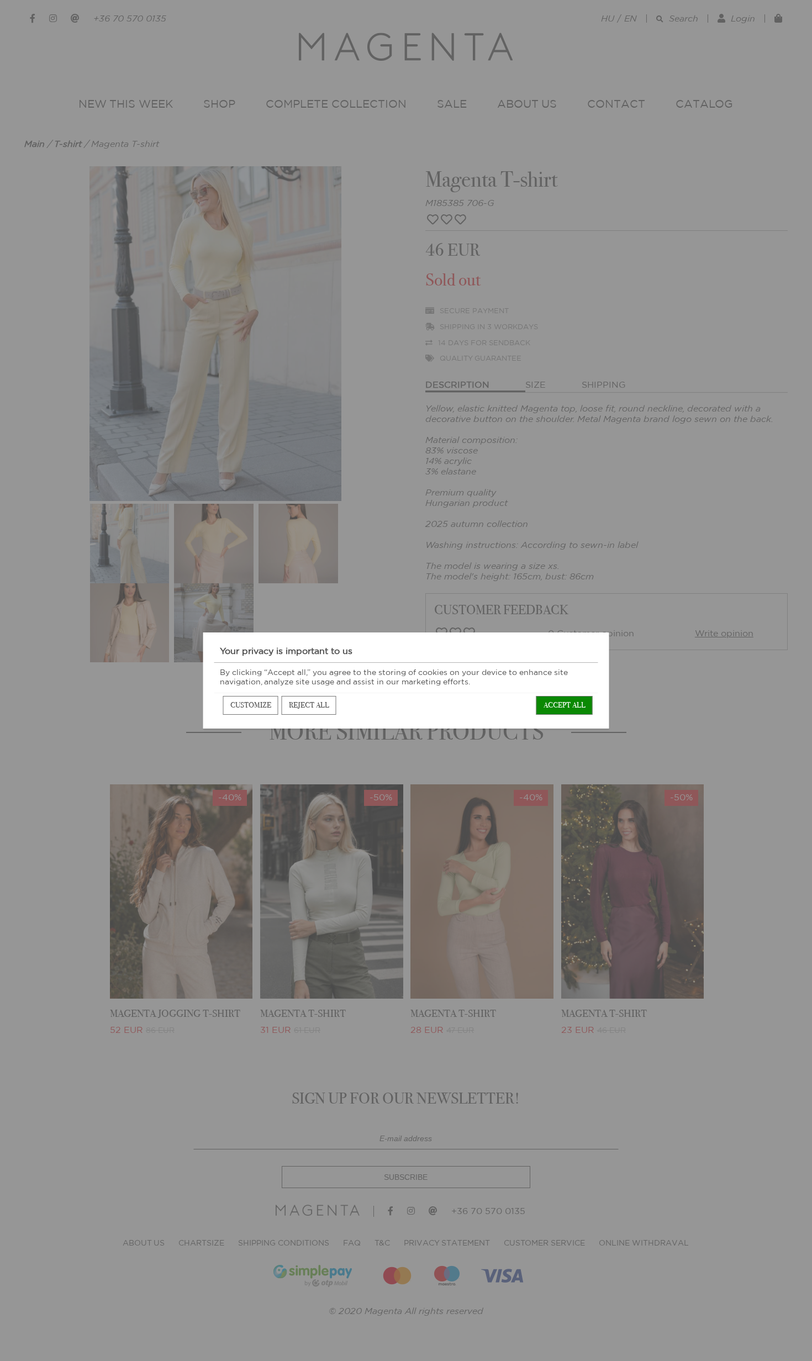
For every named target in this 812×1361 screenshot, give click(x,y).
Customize (250, 705)
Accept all (565, 705)
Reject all (309, 705)
